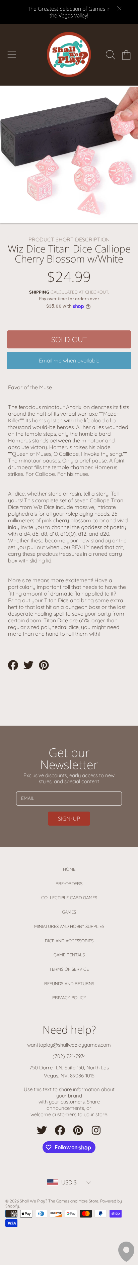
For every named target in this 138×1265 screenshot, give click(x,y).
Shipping (39, 292)
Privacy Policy (69, 997)
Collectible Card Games (69, 897)
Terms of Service (69, 969)
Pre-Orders (69, 883)
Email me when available (69, 360)
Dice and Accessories (69, 940)
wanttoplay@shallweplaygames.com (69, 1045)
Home (69, 869)
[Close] (119, 8)
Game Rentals (69, 954)
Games (69, 912)
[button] (11, 54)
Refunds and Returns (69, 983)
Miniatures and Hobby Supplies (69, 926)
